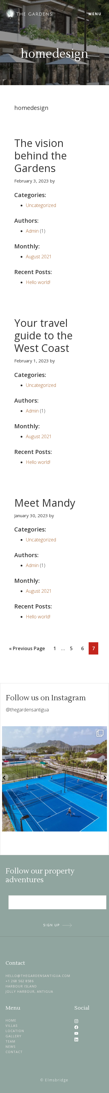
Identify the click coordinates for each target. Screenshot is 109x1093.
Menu (95, 14)
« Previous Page (27, 650)
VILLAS (11, 1025)
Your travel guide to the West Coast (43, 335)
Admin (32, 231)
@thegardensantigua (27, 709)
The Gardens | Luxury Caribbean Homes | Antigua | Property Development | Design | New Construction (46, 14)
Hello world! (38, 282)
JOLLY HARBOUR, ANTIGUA (29, 991)
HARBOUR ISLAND (21, 986)
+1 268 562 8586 (20, 981)
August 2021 (39, 256)
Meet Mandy (44, 503)
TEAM (10, 1041)
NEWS (10, 1046)
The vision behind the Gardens (40, 155)
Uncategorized (41, 205)
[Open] (54, 778)
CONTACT (14, 1052)
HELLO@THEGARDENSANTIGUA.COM (38, 975)
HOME (11, 1020)
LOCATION (15, 1031)
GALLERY (14, 1036)
